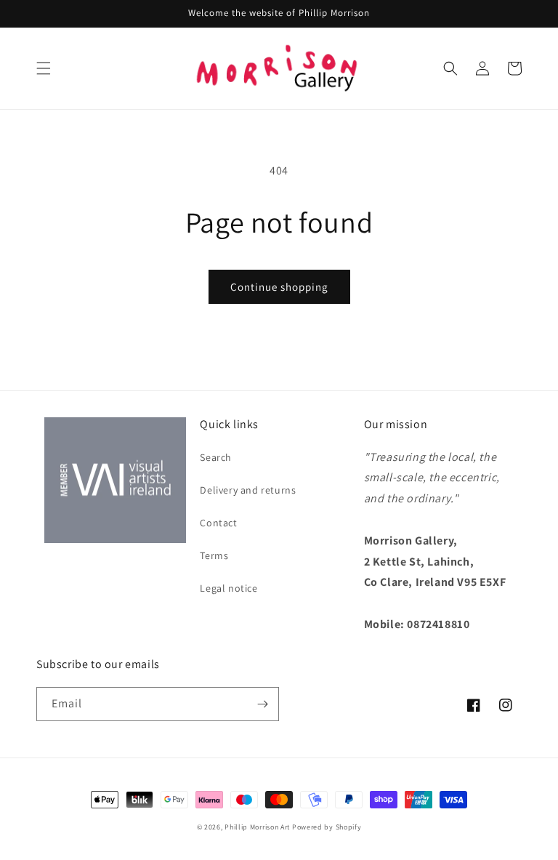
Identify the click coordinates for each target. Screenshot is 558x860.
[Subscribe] (262, 704)
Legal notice (228, 588)
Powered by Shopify (327, 827)
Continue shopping (279, 287)
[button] (44, 68)
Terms (214, 555)
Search (216, 457)
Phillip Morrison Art (257, 827)
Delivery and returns (248, 490)
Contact (218, 522)
